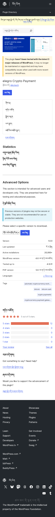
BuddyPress (10, 468)
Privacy (6, 422)
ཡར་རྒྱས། (8, 123)
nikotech (14, 85)
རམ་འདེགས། (10, 137)
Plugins (32, 417)
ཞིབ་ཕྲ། (8, 102)
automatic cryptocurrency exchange (38, 284)
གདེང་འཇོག (9, 109)
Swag (33, 445)
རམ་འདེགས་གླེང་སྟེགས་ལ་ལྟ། (13, 367)
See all (49, 347)
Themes (33, 412)
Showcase (34, 408)
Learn (5, 431)
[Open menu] (50, 4)
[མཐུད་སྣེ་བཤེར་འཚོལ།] (31, 30)
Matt (6, 458)
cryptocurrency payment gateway (38, 300)
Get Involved (35, 431)
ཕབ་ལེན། (7, 92)
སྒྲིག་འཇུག (9, 116)
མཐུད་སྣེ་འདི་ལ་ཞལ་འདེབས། (13, 391)
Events (32, 435)
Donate (34, 440)
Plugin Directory (10, 12)
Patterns (33, 422)
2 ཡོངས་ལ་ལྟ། (47, 276)
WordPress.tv (11, 445)
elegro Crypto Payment (19, 81)
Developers (8, 440)
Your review (8, 347)
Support (6, 435)
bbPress (8, 463)
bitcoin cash (46, 289)
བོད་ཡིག (12, 480)
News (5, 412)
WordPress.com (12, 454)
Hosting (6, 417)
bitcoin (37, 289)
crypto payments (44, 295)
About (6, 408)
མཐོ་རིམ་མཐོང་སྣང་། (12, 130)
